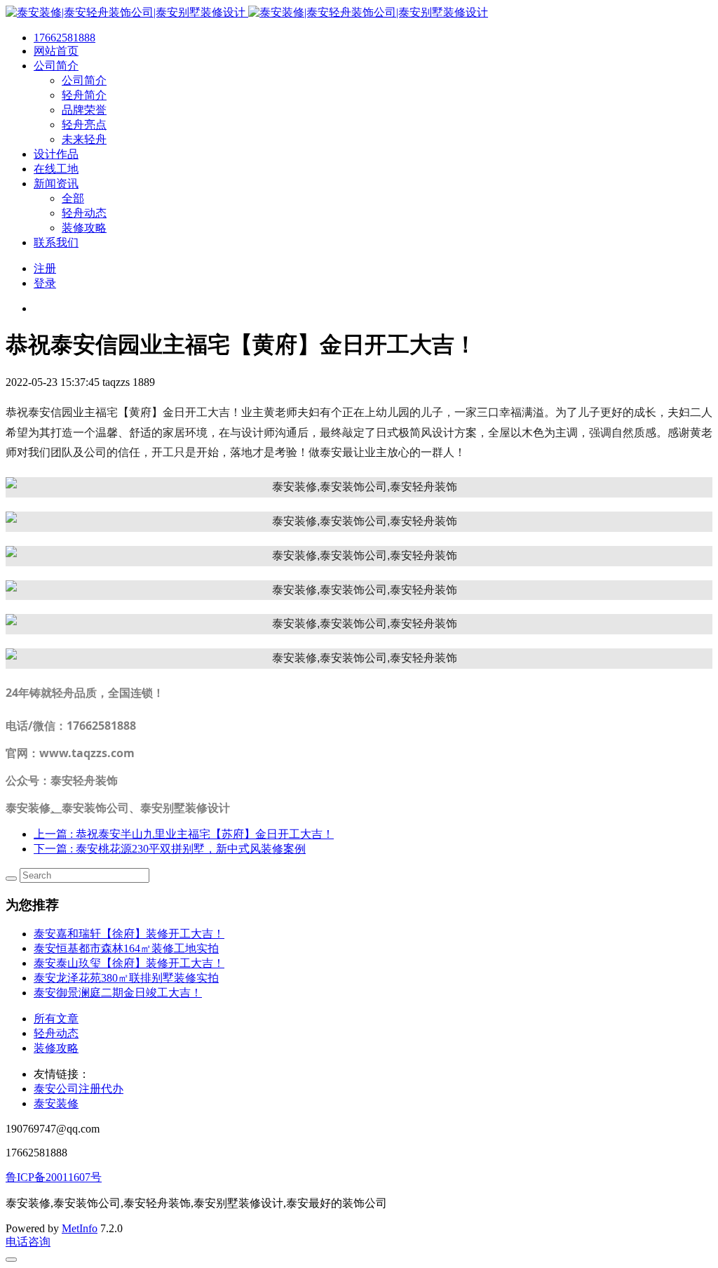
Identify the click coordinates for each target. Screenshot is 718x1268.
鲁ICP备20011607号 (54, 1177)
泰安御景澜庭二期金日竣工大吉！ (118, 993)
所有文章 (56, 1019)
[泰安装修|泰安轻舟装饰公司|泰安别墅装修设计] (247, 12)
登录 (45, 283)
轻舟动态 (56, 1033)
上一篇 (184, 834)
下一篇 (170, 849)
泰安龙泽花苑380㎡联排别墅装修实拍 (126, 978)
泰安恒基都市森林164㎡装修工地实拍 (126, 948)
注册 (45, 268)
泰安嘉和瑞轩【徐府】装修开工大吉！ (129, 934)
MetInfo (79, 1228)
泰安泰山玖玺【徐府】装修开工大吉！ (129, 963)
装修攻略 (56, 1048)
